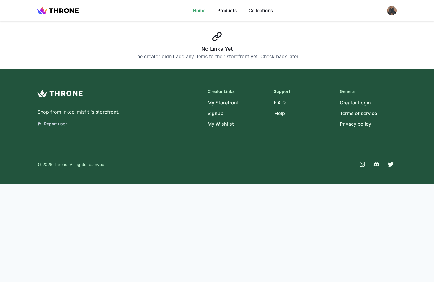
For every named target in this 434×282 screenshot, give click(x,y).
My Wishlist (221, 124)
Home (199, 10)
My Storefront (223, 103)
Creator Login (355, 103)
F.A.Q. (280, 103)
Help (280, 113)
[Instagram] (362, 164)
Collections (261, 10)
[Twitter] (391, 164)
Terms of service (358, 113)
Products (227, 10)
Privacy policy (355, 124)
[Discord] (376, 164)
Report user (55, 123)
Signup (215, 113)
